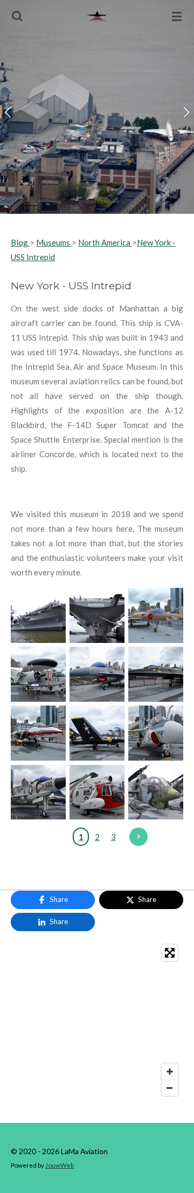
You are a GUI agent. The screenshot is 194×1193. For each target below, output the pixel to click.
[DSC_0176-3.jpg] (96, 615)
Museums (54, 242)
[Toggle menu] (177, 16)
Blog (20, 242)
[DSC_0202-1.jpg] (38, 792)
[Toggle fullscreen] (170, 953)
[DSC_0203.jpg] (96, 792)
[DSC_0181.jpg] (96, 674)
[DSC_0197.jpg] (156, 733)
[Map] (97, 1020)
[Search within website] (17, 16)
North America (104, 242)
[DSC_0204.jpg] (156, 792)
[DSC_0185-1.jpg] (156, 674)
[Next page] (138, 837)
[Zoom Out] (170, 1088)
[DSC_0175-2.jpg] (38, 615)
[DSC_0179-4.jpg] (38, 674)
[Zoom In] (170, 1071)
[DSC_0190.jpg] (38, 733)
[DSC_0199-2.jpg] (96, 733)
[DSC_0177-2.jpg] (156, 615)
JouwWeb (59, 1165)
